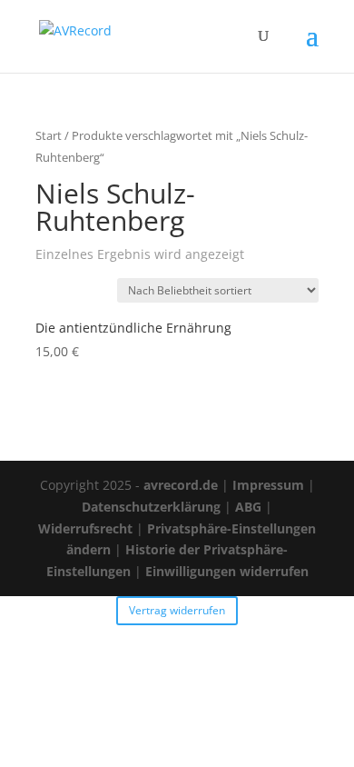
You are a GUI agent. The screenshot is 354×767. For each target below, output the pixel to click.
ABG (248, 506)
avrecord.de (180, 484)
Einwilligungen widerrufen (227, 571)
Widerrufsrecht (85, 528)
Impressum (268, 484)
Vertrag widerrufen (177, 610)
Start (48, 135)
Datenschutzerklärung (151, 506)
